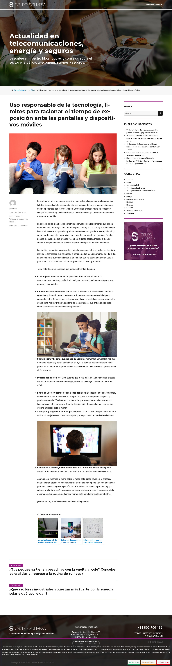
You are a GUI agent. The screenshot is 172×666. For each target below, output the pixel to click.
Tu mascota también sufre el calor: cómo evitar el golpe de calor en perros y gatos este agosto (144, 138)
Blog (33, 90)
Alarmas (129, 179)
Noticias (12, 222)
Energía (129, 196)
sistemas (13, 209)
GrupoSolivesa (20, 90)
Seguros (129, 208)
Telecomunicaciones (134, 211)
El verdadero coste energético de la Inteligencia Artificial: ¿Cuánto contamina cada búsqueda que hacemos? (144, 161)
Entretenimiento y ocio (135, 199)
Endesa (129, 194)
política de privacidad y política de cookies (24, 655)
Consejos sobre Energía (135, 188)
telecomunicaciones (18, 225)
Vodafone (130, 213)
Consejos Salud (132, 185)
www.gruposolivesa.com (86, 627)
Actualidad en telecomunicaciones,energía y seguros (46, 43)
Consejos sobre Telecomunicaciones (140, 191)
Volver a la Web (154, 4)
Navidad (129, 202)
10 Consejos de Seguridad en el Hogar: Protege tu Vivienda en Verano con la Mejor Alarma (143, 147)
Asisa (128, 182)
